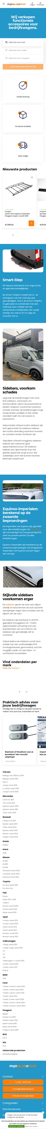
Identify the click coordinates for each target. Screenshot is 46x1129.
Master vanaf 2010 (10, 824)
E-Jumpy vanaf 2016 (11, 788)
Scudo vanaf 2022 (10, 909)
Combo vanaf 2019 (10, 923)
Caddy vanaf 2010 (10, 944)
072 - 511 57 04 (24, 1082)
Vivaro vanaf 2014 (10, 927)
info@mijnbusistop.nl (24, 1089)
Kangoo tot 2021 (9, 820)
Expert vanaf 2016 (10, 1023)
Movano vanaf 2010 (10, 933)
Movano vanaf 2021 (10, 936)
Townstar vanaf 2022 (11, 874)
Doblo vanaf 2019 (9, 912)
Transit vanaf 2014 (10, 996)
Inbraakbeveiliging (10, 1054)
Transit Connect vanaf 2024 (14, 1006)
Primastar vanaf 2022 (11, 870)
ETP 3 (5, 1038)
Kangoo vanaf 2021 (10, 837)
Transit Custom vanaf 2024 (14, 1002)
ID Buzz (5, 970)
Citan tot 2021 (8, 799)
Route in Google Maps (24, 1096)
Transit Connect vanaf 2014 (14, 986)
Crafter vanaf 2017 (10, 967)
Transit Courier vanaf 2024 (13, 999)
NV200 (5, 861)
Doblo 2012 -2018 (9, 899)
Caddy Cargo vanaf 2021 (13, 948)
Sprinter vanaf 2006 (10, 806)
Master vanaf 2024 (10, 833)
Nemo (5, 782)
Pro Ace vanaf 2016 (10, 885)
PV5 (4, 1046)
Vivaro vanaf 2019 (10, 930)
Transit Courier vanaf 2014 (13, 989)
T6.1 (4, 957)
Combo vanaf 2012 (10, 920)
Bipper (5, 1014)
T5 (4, 951)
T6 (4, 954)
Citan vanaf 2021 (9, 812)
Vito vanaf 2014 (9, 803)
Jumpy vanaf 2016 (10, 785)
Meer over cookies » (31, 1126)
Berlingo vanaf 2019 (10, 779)
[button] (6, 235)
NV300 (5, 864)
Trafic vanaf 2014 (9, 827)
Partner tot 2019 (9, 1017)
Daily (4, 853)
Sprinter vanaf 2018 (10, 809)
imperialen (36, 529)
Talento (6, 903)
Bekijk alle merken (11, 668)
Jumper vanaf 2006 (10, 791)
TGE (4, 978)
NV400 (5, 867)
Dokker (5, 845)
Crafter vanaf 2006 (10, 964)
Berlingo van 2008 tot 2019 (13, 775)
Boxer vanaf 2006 (10, 1027)
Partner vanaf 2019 (10, 1020)
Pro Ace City (8, 888)
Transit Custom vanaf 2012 (13, 993)
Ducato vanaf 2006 (10, 906)
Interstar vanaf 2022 (11, 877)
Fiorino (5, 896)
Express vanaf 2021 (10, 830)
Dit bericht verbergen (16, 1126)
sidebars (10, 604)
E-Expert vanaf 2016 (10, 1030)
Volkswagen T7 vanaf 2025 (13, 961)
